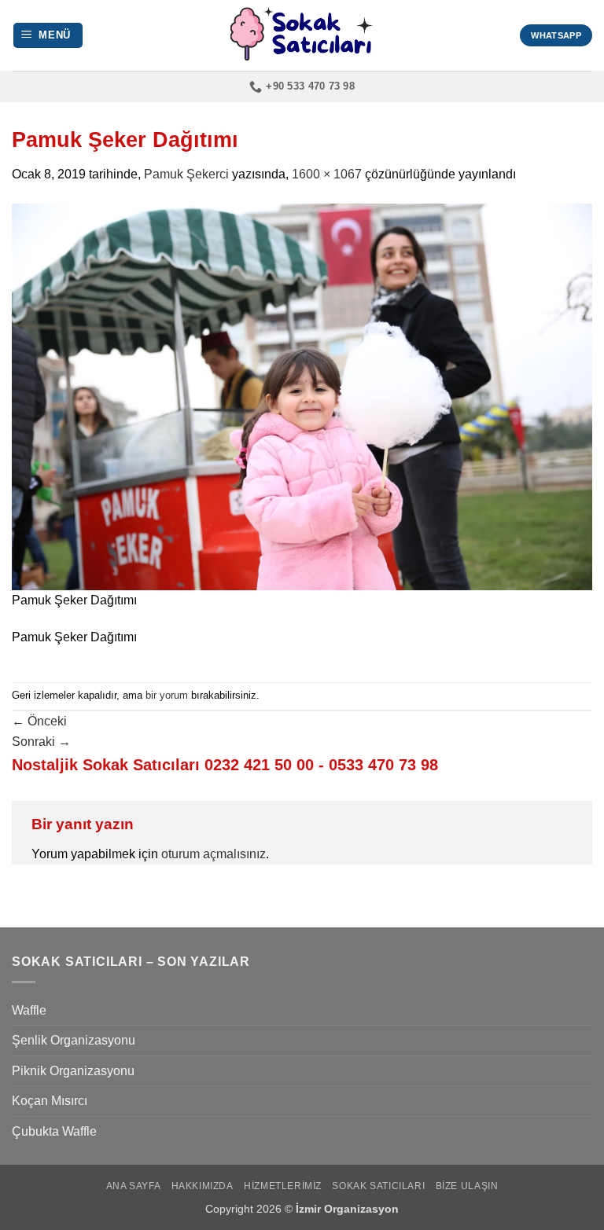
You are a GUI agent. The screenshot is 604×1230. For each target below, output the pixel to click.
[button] (48, 36)
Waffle (29, 1010)
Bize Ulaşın (467, 1185)
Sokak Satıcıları (378, 1185)
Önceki (39, 721)
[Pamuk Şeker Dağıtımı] (302, 395)
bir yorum (166, 695)
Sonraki (41, 741)
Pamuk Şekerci (186, 174)
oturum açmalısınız (213, 854)
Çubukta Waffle (54, 1131)
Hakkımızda (202, 1185)
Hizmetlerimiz (283, 1185)
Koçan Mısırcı (49, 1100)
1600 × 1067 (327, 174)
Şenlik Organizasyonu (73, 1040)
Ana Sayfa (133, 1185)
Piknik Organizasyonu (73, 1071)
